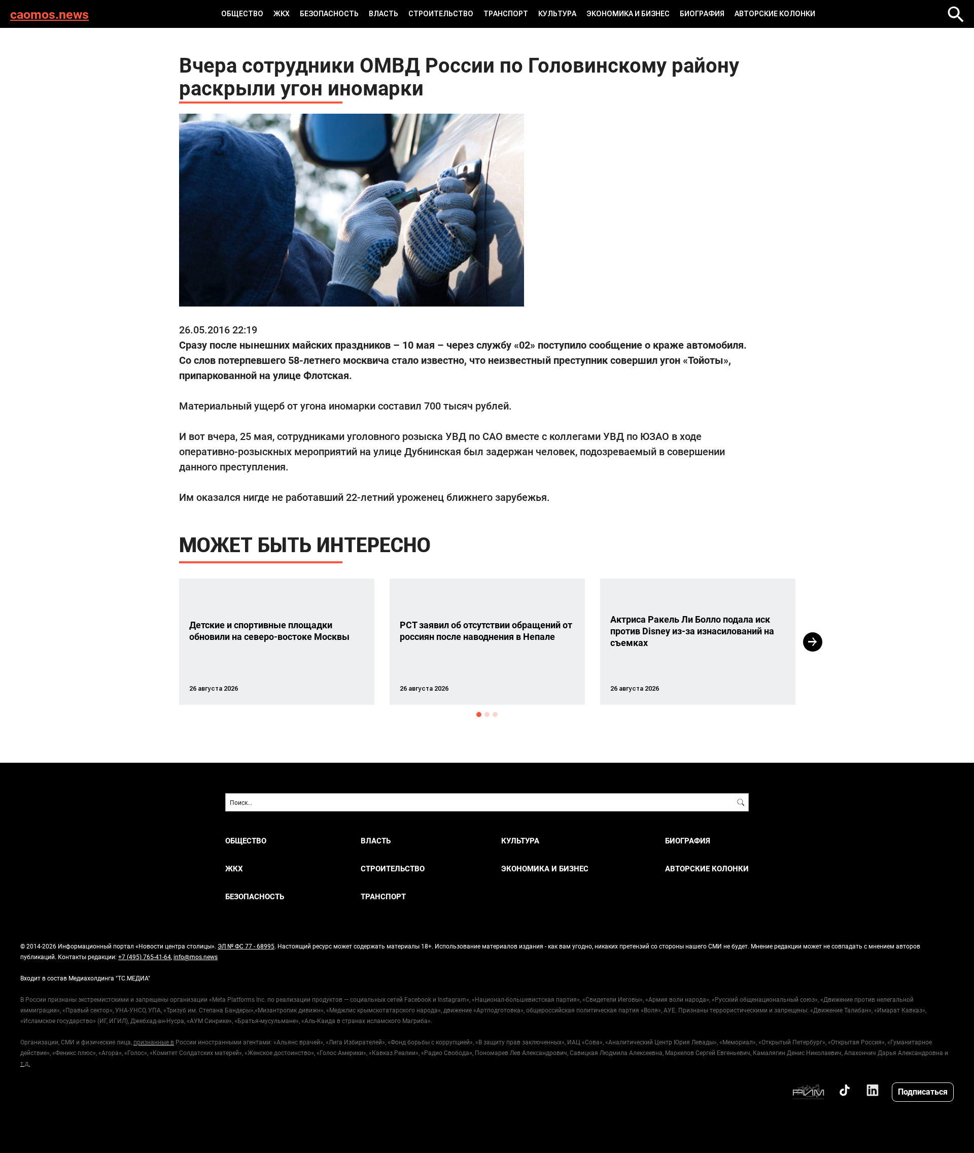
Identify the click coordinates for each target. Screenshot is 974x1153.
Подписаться (923, 1091)
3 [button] (495, 714)
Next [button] (812, 642)
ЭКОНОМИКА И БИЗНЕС (628, 14)
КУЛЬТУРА (557, 14)
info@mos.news (195, 957)
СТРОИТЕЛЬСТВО (440, 14)
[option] (276, 642)
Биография (702, 14)
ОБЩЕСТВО (242, 14)
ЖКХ (281, 14)
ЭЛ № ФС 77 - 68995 (246, 946)
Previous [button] (160, 642)
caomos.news (49, 14)
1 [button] (478, 714)
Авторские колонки (775, 14)
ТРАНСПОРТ (505, 14)
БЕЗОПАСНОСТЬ (329, 14)
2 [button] (487, 714)
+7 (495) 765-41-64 (144, 957)
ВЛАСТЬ (383, 14)
